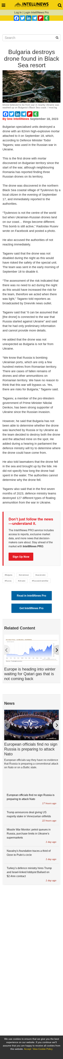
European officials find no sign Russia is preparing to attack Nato (30, 749)
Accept (27, 1049)
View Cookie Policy (43, 1049)
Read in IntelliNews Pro (31, 595)
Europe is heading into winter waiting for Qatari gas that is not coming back (29, 674)
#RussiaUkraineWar (40, 581)
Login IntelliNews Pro (36, 12)
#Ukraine (21, 581)
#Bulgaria (8, 575)
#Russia (8, 581)
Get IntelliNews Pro (31, 608)
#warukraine (40, 575)
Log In (18, 12)
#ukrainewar (24, 575)
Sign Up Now (21, 557)
